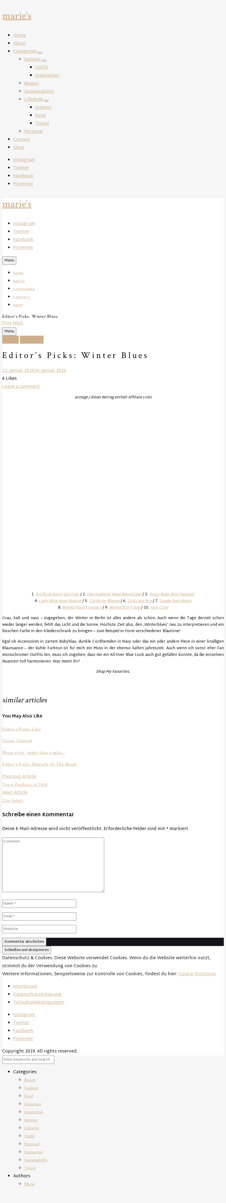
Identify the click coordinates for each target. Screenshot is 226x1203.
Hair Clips (159, 607)
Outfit (41, 68)
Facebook (23, 176)
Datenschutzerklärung (37, 995)
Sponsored (33, 1152)
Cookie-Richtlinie (197, 974)
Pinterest (23, 184)
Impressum (25, 987)
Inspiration (47, 76)
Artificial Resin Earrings (57, 594)
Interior (43, 108)
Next (18, 323)
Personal (33, 132)
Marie (29, 1184)
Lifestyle (33, 100)
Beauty (31, 84)
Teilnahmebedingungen (38, 1003)
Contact (21, 140)
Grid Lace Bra (139, 601)
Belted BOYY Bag (124, 607)
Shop (18, 148)
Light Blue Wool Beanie (60, 601)
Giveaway (32, 1104)
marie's (16, 15)
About (19, 44)
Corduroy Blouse (104, 601)
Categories (25, 52)
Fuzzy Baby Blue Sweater (172, 594)
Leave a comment (21, 387)
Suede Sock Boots (176, 601)
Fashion (32, 60)
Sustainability (39, 92)
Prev (7, 323)
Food (40, 116)
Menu (9, 260)
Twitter (21, 168)
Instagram (24, 160)
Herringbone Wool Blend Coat (114, 594)
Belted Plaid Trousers (81, 607)
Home (19, 36)
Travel (42, 124)
